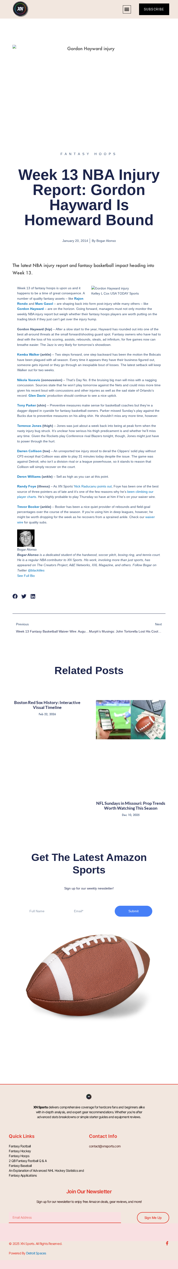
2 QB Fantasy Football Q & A (27, 1161)
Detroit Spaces (36, 1253)
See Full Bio (26, 576)
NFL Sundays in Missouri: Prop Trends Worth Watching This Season (130, 806)
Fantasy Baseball (20, 1166)
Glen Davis (37, 395)
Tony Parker (26, 405)
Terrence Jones (29, 426)
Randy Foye (26, 486)
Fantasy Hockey (20, 1151)
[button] (127, 9)
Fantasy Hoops (19, 1156)
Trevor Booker (28, 507)
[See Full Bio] (37, 576)
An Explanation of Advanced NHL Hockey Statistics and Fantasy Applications (46, 1172)
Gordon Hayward (30, 309)
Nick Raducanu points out (93, 486)
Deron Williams (29, 476)
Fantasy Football (20, 1146)
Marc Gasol (44, 303)
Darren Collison (29, 451)
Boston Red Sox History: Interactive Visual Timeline (47, 705)
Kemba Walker (28, 354)
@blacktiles (36, 570)
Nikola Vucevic (28, 380)
